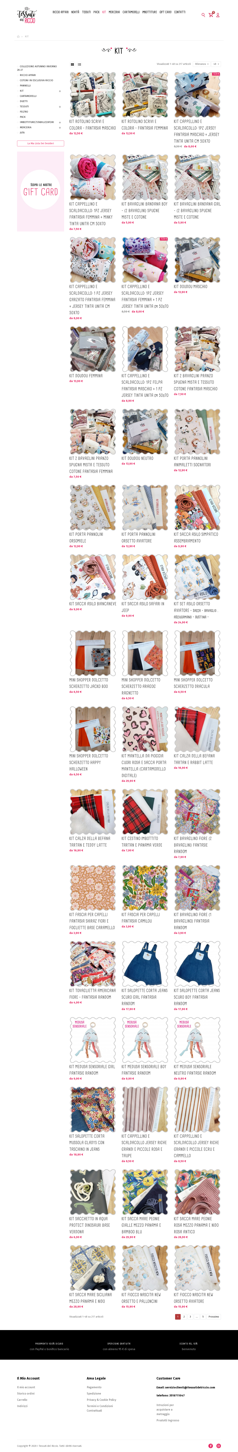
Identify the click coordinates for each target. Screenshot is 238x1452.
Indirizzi (22, 1406)
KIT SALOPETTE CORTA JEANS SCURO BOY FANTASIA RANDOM (197, 997)
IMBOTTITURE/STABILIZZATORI (37, 122)
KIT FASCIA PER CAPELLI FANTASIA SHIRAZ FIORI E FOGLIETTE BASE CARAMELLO (92, 921)
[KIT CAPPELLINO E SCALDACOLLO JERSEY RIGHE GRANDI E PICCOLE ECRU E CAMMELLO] (197, 1109)
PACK (23, 116)
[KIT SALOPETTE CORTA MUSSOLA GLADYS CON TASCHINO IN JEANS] (93, 1109)
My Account (218, 15)
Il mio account (26, 1387)
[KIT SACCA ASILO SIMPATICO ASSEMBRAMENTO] (197, 507)
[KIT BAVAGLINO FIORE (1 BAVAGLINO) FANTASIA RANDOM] (197, 888)
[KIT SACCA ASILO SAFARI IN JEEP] (145, 577)
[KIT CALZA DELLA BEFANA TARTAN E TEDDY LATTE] (93, 811)
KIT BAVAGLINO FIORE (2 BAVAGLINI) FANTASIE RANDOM (193, 845)
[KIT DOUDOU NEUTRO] (145, 431)
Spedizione (94, 1393)
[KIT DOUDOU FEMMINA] (93, 349)
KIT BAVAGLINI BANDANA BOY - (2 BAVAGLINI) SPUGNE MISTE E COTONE (145, 210)
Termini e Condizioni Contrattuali (100, 1408)
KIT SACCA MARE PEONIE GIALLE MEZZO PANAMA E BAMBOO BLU (141, 1225)
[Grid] (72, 64)
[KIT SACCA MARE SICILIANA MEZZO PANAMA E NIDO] (93, 1268)
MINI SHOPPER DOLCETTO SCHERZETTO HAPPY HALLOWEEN (88, 762)
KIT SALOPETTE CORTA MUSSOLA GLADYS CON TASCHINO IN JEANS (87, 1143)
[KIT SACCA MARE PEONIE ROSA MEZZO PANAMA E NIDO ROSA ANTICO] (197, 1192)
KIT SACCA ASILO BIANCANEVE (92, 603)
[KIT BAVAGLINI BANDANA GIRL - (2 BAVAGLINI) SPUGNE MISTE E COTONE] (197, 177)
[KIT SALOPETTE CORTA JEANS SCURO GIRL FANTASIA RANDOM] (145, 964)
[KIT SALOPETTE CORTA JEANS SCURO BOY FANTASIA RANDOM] (197, 964)
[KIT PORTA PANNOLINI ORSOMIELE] (93, 507)
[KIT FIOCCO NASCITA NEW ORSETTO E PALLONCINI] (145, 1268)
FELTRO (24, 111)
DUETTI (24, 101)
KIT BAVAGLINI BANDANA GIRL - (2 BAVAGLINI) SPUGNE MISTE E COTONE (197, 210)
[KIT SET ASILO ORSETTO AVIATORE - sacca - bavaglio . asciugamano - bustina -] (197, 577)
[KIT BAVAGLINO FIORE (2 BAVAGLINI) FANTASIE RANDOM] (197, 811)
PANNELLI (25, 85)
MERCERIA (25, 127)
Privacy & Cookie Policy (101, 1399)
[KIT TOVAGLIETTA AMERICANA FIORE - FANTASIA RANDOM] (93, 964)
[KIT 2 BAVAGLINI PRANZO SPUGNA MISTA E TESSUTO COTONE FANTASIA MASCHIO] (197, 349)
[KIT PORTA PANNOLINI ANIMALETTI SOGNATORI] (197, 431)
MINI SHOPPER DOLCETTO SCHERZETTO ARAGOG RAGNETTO (141, 686)
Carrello (22, 1399)
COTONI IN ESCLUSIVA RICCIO (36, 80)
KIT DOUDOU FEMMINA (86, 375)
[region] (40, 150)
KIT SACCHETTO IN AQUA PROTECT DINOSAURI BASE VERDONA (89, 1225)
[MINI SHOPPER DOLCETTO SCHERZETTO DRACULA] (197, 653)
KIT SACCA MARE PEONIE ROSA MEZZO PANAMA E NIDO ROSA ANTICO (196, 1225)
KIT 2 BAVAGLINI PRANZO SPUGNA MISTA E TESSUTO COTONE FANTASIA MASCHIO (195, 382)
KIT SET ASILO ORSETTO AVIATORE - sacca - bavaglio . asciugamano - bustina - (196, 610)
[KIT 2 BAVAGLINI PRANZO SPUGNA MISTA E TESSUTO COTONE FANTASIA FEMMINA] (93, 431)
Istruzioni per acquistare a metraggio (165, 1409)
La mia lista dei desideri (40, 143)
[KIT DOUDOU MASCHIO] (197, 260)
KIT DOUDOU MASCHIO (190, 286)
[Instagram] (218, 1446)
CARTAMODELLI (28, 96)
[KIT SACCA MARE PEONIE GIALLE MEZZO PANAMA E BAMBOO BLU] (145, 1192)
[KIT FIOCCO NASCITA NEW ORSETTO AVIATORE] (197, 1268)
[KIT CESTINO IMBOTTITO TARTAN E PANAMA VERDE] (145, 811)
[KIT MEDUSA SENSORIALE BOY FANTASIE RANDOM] (145, 1040)
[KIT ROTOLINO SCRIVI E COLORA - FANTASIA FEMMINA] (145, 95)
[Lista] (79, 64)
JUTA (22, 132)
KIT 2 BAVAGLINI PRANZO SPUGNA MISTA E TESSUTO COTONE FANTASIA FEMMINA (91, 465)
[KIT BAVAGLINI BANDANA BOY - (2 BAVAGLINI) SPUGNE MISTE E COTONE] (145, 177)
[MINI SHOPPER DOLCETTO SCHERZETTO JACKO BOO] (93, 653)
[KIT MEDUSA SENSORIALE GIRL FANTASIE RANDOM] (93, 1040)
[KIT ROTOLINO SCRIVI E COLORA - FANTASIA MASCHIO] (93, 95)
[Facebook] (210, 1446)
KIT (22, 90)
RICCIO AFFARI (28, 75)
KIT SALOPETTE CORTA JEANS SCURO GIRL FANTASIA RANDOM (145, 997)
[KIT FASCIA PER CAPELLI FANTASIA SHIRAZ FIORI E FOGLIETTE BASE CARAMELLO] (93, 888)
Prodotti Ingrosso (167, 1420)
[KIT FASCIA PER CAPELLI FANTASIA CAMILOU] (145, 888)
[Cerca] (203, 15)
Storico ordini (25, 1393)
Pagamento (94, 1387)
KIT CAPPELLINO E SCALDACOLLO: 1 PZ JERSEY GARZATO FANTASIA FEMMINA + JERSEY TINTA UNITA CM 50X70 (92, 299)
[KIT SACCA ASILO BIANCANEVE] (93, 577)
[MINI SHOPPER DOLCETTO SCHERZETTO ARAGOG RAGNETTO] (145, 653)
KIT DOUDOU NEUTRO (137, 458)
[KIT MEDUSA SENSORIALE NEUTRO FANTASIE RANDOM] (197, 1040)
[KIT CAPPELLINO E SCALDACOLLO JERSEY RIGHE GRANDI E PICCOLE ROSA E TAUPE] (145, 1109)
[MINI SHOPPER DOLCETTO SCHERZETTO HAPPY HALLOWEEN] (93, 729)
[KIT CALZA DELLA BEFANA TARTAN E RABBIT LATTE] (197, 729)
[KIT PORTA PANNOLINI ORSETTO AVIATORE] (145, 507)
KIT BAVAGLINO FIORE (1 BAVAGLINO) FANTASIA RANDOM (192, 921)
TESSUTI (24, 106)
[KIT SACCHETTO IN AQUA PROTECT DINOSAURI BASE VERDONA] (93, 1192)
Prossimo (214, 1316)
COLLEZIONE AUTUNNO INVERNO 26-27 (37, 68)
